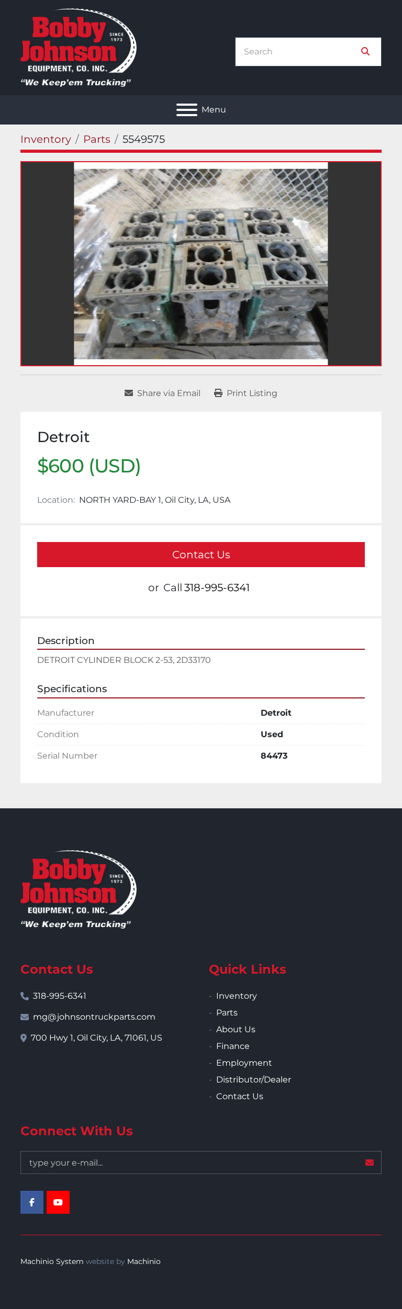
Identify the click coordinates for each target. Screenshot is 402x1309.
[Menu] (186, 110)
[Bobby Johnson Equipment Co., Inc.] (78, 889)
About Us (235, 1029)
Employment (244, 1063)
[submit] (365, 52)
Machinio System (52, 1261)
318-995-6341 (217, 587)
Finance (233, 1046)
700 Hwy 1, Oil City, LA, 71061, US (96, 1038)
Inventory (236, 996)
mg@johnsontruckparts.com (94, 1017)
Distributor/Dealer (253, 1080)
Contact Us (201, 554)
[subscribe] (370, 1162)
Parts (227, 1013)
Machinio (144, 1261)
